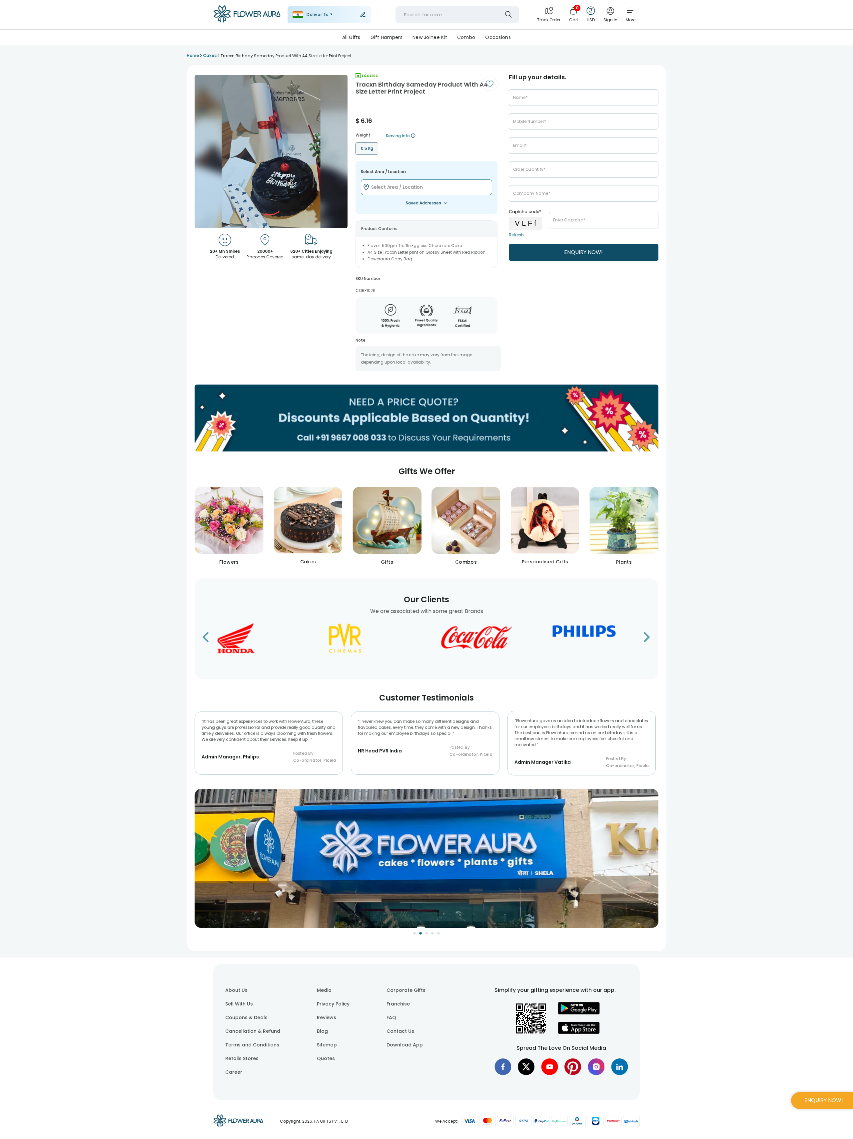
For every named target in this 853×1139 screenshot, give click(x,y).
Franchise (398, 1003)
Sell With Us (239, 1003)
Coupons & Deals (246, 1017)
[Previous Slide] (200, 862)
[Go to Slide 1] (414, 933)
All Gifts (351, 37)
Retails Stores (242, 1058)
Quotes (326, 1058)
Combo (466, 37)
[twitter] (526, 1066)
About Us (236, 990)
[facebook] (502, 1066)
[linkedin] (619, 1066)
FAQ (391, 1017)
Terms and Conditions (252, 1044)
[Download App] (579, 1012)
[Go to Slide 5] (438, 933)
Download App (405, 1044)
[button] (426, 858)
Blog (322, 1031)
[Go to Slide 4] (432, 933)
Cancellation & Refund (252, 1031)
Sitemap (327, 1044)
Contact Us (400, 1031)
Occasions (498, 37)
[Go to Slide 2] (420, 933)
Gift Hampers (387, 37)
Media (324, 990)
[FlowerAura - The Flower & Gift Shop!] (247, 21)
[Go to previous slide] (210, 639)
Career (233, 1072)
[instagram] (596, 1066)
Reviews (326, 1017)
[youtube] (549, 1066)
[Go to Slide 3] (426, 933)
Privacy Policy (333, 1003)
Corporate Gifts (406, 990)
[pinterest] (572, 1066)
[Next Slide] (653, 862)
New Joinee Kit (430, 37)
